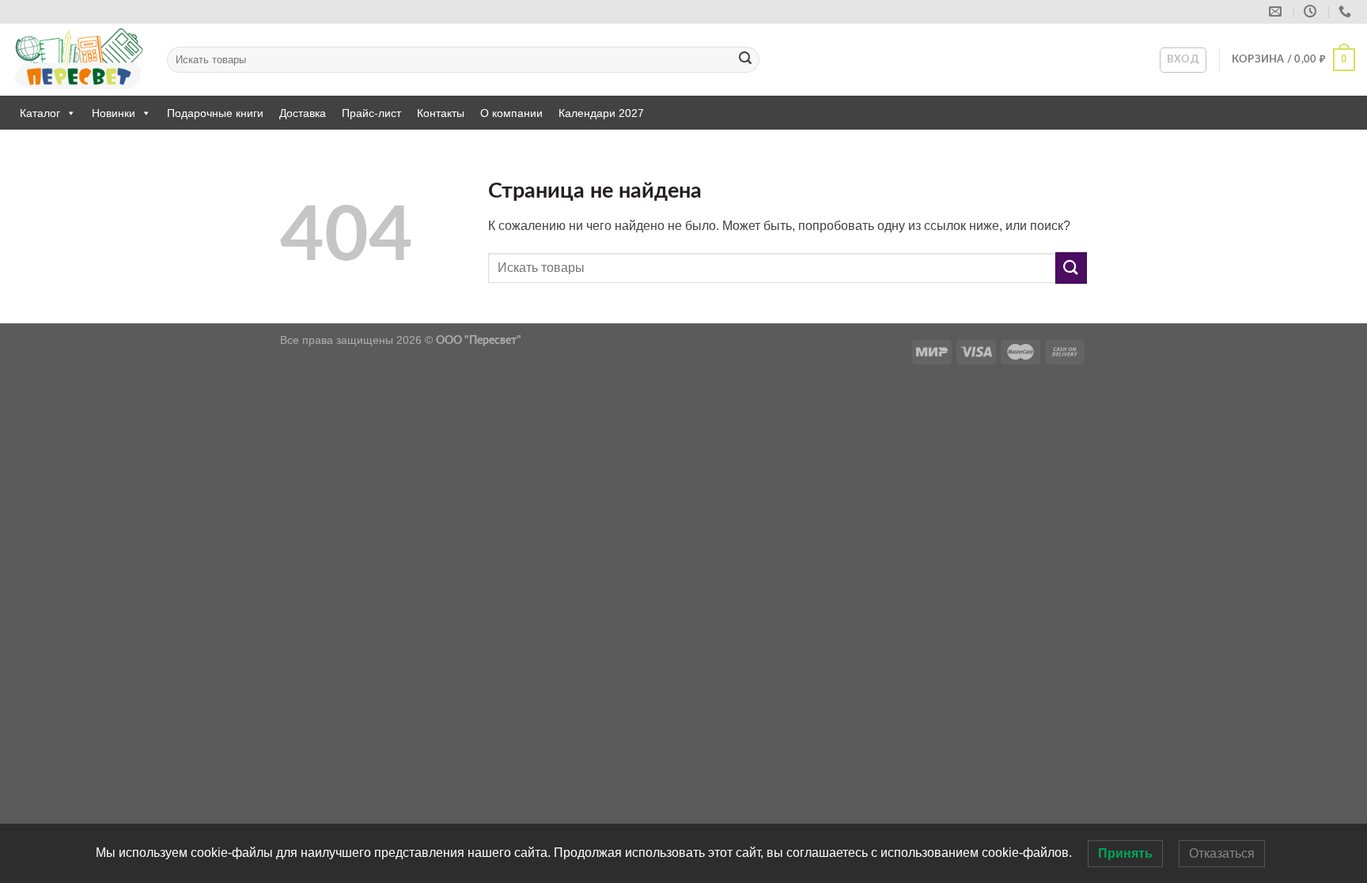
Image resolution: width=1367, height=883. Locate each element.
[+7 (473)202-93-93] (1347, 11)
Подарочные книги (215, 113)
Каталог (40, 113)
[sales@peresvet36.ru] (1277, 11)
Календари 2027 (601, 113)
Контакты (440, 113)
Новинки (113, 113)
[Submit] (745, 60)
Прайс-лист (371, 113)
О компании (511, 113)
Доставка (302, 113)
